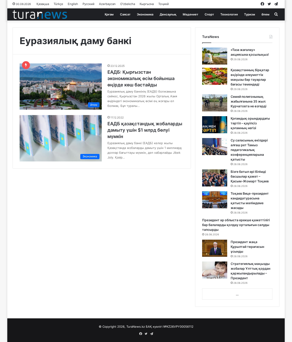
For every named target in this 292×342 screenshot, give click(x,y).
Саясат (125, 14)
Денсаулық (168, 14)
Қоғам (109, 14)
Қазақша (42, 4)
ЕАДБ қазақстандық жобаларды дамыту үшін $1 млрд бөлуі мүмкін (144, 130)
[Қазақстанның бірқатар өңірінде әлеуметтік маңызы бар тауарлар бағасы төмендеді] (214, 76)
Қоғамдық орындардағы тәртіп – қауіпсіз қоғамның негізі (250, 123)
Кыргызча (147, 4)
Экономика (145, 14)
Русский (88, 4)
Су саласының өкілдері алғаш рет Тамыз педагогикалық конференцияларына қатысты (249, 149)
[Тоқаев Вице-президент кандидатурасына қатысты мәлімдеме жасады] (214, 199)
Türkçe (58, 4)
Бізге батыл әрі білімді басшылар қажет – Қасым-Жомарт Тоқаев (250, 176)
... (237, 294)
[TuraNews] (40, 14)
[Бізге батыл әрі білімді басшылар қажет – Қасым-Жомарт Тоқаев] (214, 177)
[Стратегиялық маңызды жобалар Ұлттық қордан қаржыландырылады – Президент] (214, 270)
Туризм (249, 14)
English (73, 4)
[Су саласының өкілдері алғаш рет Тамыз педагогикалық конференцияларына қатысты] (214, 146)
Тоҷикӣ (163, 4)
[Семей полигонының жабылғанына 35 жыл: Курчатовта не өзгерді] (214, 102)
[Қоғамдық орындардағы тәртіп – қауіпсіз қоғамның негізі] (214, 124)
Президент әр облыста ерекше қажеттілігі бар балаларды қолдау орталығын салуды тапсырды (236, 224)
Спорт (209, 14)
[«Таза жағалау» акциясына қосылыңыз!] (214, 56)
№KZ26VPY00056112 (178, 326)
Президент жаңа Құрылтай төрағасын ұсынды (247, 246)
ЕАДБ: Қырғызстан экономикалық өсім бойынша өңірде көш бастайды (141, 78)
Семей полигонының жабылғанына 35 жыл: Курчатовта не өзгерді (248, 101)
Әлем (265, 14)
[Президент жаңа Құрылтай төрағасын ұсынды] (214, 248)
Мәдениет (190, 14)
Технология (229, 14)
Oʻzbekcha (127, 4)
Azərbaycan (107, 4)
